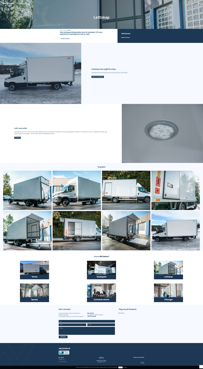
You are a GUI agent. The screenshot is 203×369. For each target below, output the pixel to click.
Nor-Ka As (122, 313)
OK (120, 367)
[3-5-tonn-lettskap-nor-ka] (175, 231)
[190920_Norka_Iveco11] (27, 190)
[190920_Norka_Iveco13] (126, 190)
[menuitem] (199, 3)
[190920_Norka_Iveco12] (77, 190)
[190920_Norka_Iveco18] (126, 231)
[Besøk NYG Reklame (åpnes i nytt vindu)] (142, 362)
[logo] (8, 3)
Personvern (125, 367)
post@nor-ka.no (101, 362)
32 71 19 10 (93, 316)
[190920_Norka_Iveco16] (27, 231)
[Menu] (199, 3)
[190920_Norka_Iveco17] (77, 231)
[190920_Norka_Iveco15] (175, 190)
